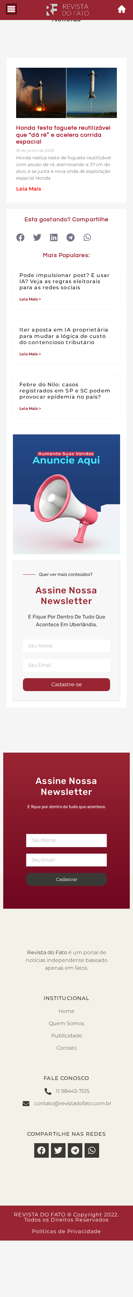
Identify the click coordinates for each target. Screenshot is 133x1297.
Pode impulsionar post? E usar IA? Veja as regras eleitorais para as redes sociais (64, 281)
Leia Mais (28, 189)
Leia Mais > (30, 299)
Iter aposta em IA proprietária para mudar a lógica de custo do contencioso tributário (63, 336)
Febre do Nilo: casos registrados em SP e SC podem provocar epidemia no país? (64, 390)
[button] (20, 237)
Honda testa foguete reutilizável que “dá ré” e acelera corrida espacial (63, 135)
